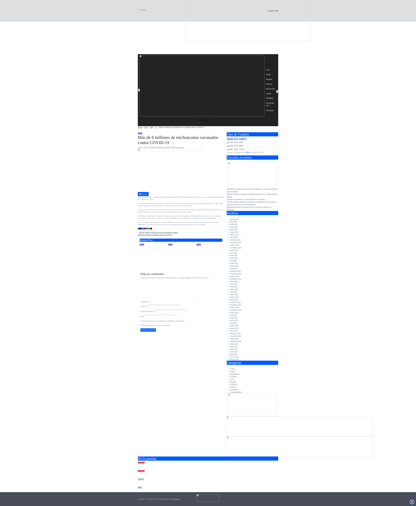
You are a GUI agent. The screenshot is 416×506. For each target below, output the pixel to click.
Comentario (145, 302)
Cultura (268, 93)
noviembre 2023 (235, 305)
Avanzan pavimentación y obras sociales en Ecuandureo (246, 199)
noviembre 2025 (235, 242)
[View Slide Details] (300, 426)
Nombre (143, 306)
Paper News (165, 499)
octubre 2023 (234, 307)
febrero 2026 (234, 234)
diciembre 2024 (235, 271)
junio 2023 (233, 318)
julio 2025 (233, 253)
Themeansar (175, 499)
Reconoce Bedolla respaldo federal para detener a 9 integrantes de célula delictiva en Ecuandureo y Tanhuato (152, 253)
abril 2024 (233, 292)
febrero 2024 (234, 297)
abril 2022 (233, 354)
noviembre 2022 (235, 336)
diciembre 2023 (235, 302)
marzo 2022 (234, 357)
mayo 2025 (234, 258)
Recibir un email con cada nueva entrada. (156, 325)
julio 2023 (233, 315)
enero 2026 (234, 237)
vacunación (180, 147)
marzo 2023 (234, 325)
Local (268, 70)
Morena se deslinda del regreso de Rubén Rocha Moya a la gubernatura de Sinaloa (181, 474)
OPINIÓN (269, 98)
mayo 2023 (234, 320)
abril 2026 (233, 229)
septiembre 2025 (235, 247)
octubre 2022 (234, 338)
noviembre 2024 (235, 273)
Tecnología (270, 110)
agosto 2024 (234, 281)
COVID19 (152, 147)
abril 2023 (233, 323)
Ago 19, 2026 (144, 263)
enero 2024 (234, 299)
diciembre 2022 (235, 333)
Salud (168, 147)
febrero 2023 (234, 328)
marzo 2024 (234, 294)
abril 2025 (233, 260)
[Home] (139, 90)
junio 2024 (233, 286)
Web (142, 316)
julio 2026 (233, 221)
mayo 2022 (234, 351)
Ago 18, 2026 (173, 263)
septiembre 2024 (235, 279)
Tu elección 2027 (270, 104)
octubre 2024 (234, 276)
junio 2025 (233, 255)
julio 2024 (233, 284)
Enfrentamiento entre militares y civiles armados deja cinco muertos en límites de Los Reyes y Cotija (179, 253)
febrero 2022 (234, 359)
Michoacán (161, 147)
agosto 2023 (234, 312)
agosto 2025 (234, 250)
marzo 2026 (234, 232)
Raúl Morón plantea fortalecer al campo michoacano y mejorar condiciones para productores (187, 465)
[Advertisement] (208, 38)
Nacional (269, 84)
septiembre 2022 (235, 341)
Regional (269, 79)
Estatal (268, 74)
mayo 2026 (234, 227)
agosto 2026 (234, 219)
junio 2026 (233, 224)
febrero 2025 (234, 266)
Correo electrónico (147, 311)
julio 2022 (233, 346)
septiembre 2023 (235, 310)
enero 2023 (234, 331)
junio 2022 (233, 349)
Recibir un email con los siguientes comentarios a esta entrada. (163, 321)
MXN (248, 152)
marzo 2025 (234, 263)
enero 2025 (234, 268)
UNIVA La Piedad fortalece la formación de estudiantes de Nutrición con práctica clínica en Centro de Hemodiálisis (199, 490)
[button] (412, 502)
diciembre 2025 (235, 240)
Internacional (270, 89)
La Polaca (233, 376)
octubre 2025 (234, 245)
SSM (173, 147)
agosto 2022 (234, 344)
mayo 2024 (234, 289)
